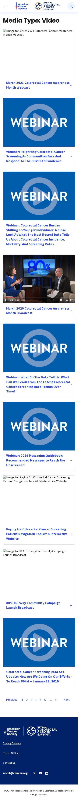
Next (66, 700)
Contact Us (9, 763)
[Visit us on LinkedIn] (46, 773)
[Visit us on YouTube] (40, 773)
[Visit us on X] (34, 773)
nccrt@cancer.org (15, 773)
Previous (11, 700)
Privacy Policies (12, 743)
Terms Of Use (11, 753)
